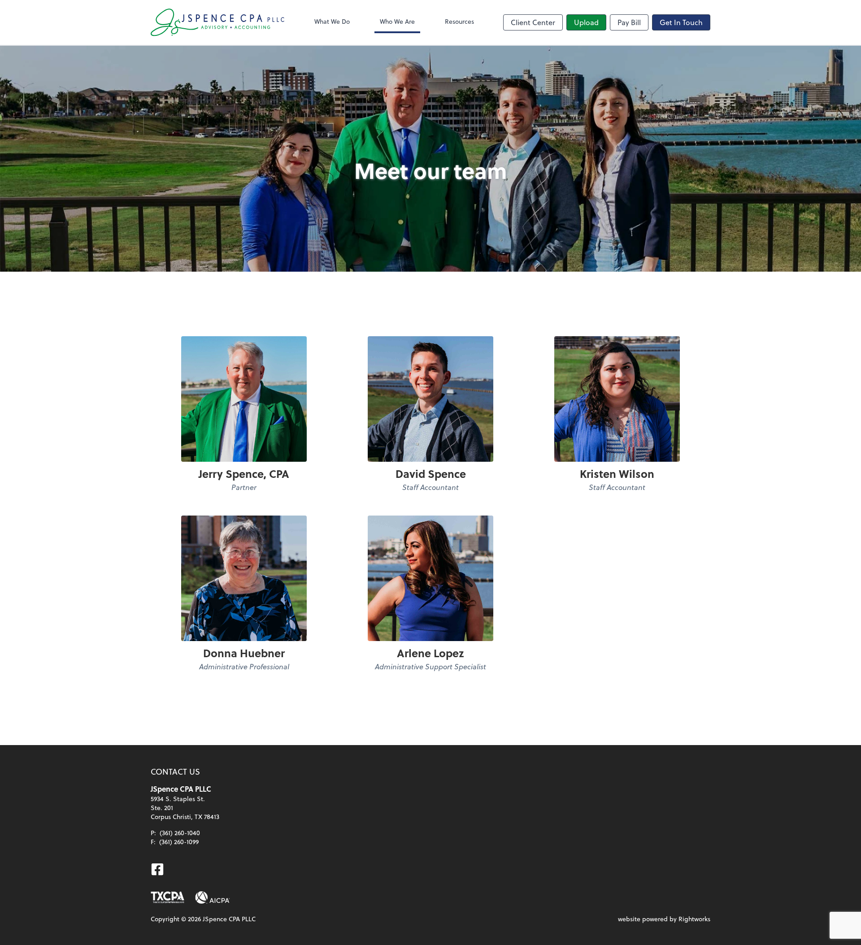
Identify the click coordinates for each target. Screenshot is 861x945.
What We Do (332, 21)
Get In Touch (681, 22)
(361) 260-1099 (179, 841)
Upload (586, 22)
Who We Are (397, 21)
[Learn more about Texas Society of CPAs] (167, 897)
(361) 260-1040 (180, 832)
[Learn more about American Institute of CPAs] (212, 897)
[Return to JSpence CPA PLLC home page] (218, 22)
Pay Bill (629, 22)
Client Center (533, 22)
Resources (459, 21)
